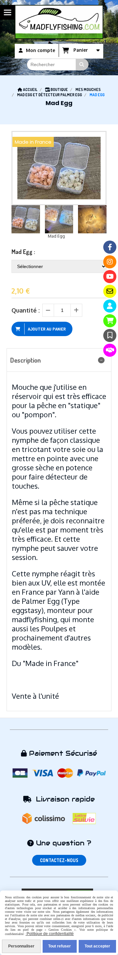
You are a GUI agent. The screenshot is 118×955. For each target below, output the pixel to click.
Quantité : (25, 310)
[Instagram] (109, 261)
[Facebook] (109, 247)
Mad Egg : (23, 251)
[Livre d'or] (109, 335)
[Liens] (109, 350)
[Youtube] (109, 276)
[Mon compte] (109, 306)
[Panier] (109, 320)
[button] (97, 219)
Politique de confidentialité (50, 933)
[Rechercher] (82, 64)
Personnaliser (21, 946)
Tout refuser (59, 946)
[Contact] (109, 291)
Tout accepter (97, 946)
